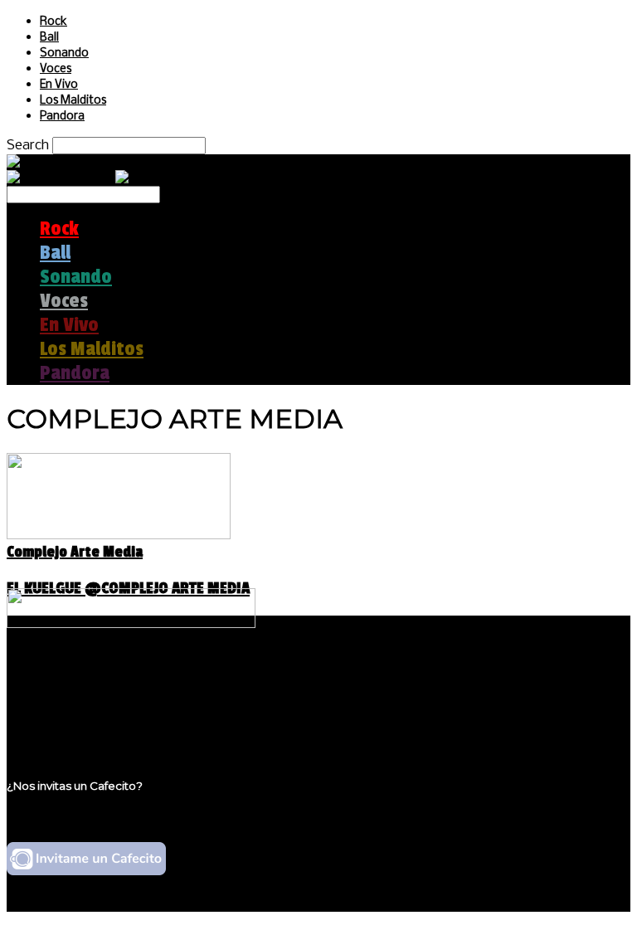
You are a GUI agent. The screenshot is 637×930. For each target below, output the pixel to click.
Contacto (70, 724)
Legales (65, 692)
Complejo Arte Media (75, 552)
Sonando (64, 53)
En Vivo (59, 85)
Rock (53, 22)
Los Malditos (73, 101)
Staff (55, 708)
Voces (55, 69)
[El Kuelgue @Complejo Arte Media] (119, 535)
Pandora (62, 116)
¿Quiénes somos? (97, 676)
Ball (49, 38)
